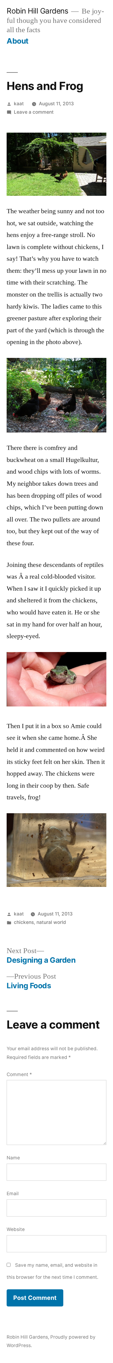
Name (13, 1158)
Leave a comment (34, 112)
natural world (51, 922)
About (18, 40)
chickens (24, 922)
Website (16, 1229)
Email (13, 1193)
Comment (19, 1074)
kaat (19, 103)
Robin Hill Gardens (37, 10)
